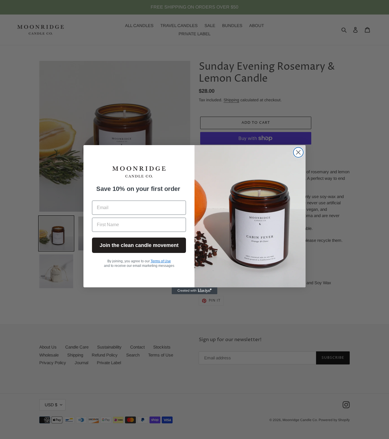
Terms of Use (161, 261)
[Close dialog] (298, 152)
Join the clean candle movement (139, 245)
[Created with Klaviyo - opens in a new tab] (194, 290)
